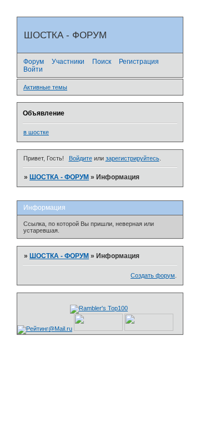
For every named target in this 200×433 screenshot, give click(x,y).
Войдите (80, 158)
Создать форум (153, 275)
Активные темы (45, 87)
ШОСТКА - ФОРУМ (59, 177)
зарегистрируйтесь (132, 158)
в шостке (36, 132)
